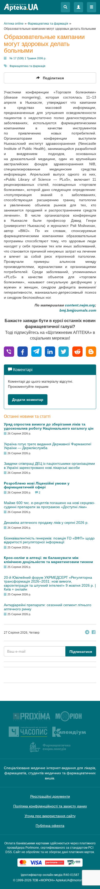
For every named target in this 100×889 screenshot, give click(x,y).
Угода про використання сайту (50, 816)
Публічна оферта (50, 826)
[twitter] (63, 351)
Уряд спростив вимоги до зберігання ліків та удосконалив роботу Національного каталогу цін (48, 426)
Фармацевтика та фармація (27, 65)
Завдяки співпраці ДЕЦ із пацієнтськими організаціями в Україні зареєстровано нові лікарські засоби (49, 465)
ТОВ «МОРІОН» (43, 880)
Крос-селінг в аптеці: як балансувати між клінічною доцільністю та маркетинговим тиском (48, 560)
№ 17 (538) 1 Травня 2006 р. (27, 58)
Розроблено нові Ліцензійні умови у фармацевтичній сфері (36, 485)
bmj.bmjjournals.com (77, 310)
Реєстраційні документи (50, 796)
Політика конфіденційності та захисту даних (50, 806)
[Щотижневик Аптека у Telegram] (87, 633)
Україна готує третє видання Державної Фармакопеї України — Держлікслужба (47, 446)
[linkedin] (50, 351)
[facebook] (22, 351)
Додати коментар (27, 400)
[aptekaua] (91, 351)
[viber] (9, 351)
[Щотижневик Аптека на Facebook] (93, 633)
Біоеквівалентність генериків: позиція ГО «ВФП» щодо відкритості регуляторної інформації (49, 540)
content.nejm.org (80, 305)
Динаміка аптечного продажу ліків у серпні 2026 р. (46, 522)
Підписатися (80, 652)
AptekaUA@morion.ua (71, 880)
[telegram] (36, 351)
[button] (65, 7)
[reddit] (77, 351)
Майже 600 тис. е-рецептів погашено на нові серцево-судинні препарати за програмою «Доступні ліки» (49, 505)
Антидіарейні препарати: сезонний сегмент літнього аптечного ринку (47, 607)
